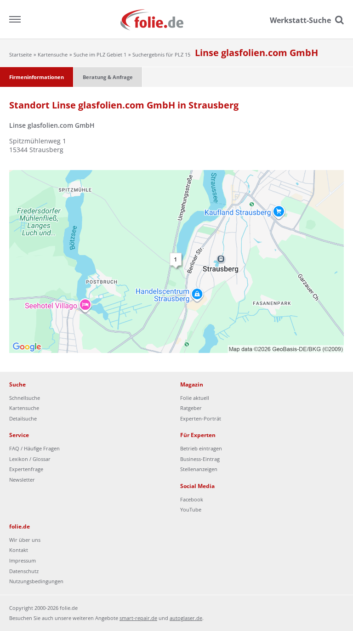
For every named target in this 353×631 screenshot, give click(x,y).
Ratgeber (191, 407)
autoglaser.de (186, 617)
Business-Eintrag (200, 458)
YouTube (190, 509)
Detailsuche (23, 418)
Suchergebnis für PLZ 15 (161, 54)
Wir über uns (24, 539)
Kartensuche (53, 54)
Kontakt (18, 549)
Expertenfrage (26, 469)
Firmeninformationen (36, 77)
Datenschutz (24, 571)
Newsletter (22, 479)
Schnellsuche (24, 397)
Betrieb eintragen (201, 448)
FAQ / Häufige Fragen (34, 448)
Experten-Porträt (200, 418)
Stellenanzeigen (198, 469)
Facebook (191, 499)
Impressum (22, 560)
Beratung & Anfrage (108, 77)
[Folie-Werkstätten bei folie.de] (176, 19)
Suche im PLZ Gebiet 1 (100, 54)
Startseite (20, 54)
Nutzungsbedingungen (36, 581)
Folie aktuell (194, 397)
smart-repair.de (138, 617)
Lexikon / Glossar (30, 458)
